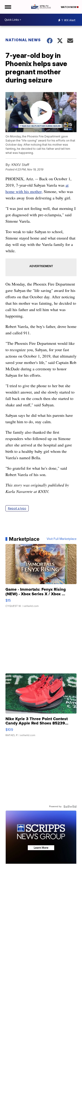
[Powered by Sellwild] (70, 806)
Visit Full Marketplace (62, 539)
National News (23, 40)
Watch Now (69, 7)
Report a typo (17, 508)
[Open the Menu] (7, 7)
